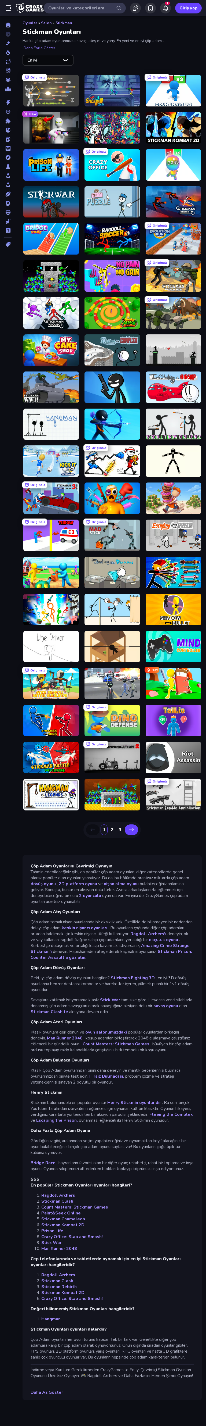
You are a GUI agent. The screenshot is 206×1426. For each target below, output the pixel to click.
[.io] (8, 130)
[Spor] (8, 194)
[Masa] (8, 166)
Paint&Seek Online (61, 1213)
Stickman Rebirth (59, 1287)
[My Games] (150, 8)
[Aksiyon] (8, 102)
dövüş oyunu (43, 884)
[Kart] (8, 139)
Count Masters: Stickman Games (74, 1207)
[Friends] (135, 8)
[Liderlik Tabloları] (8, 89)
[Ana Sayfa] (8, 25)
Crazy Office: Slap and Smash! (72, 1237)
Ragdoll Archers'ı (148, 934)
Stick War (110, 1000)
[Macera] (8, 157)
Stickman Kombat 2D (62, 1225)
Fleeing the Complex (171, 1114)
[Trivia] (8, 230)
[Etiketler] (8, 244)
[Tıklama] (8, 221)
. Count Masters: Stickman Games (114, 1044)
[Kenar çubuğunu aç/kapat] (8, 8)
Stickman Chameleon (63, 1219)
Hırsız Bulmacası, (106, 1076)
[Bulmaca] (8, 121)
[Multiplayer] (8, 79)
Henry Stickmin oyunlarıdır (134, 1103)
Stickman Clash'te (49, 1012)
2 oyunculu (90, 896)
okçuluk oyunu (163, 940)
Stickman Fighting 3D (133, 978)
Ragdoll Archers (58, 1195)
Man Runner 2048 (65, 1038)
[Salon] (8, 175)
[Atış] (8, 111)
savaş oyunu (165, 1006)
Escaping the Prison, (57, 1120)
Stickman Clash (57, 1201)
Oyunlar (30, 23)
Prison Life (52, 1231)
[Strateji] (8, 203)
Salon (46, 23)
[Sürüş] (8, 212)
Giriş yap (188, 8)
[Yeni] (8, 43)
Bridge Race (43, 1163)
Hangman (51, 1319)
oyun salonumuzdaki (106, 1032)
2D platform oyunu (78, 884)
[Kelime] (8, 148)
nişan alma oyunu (121, 884)
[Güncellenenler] (8, 61)
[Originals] (8, 70)
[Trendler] (8, 52)
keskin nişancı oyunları (84, 928)
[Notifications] (165, 8)
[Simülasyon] (8, 185)
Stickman (64, 23)
